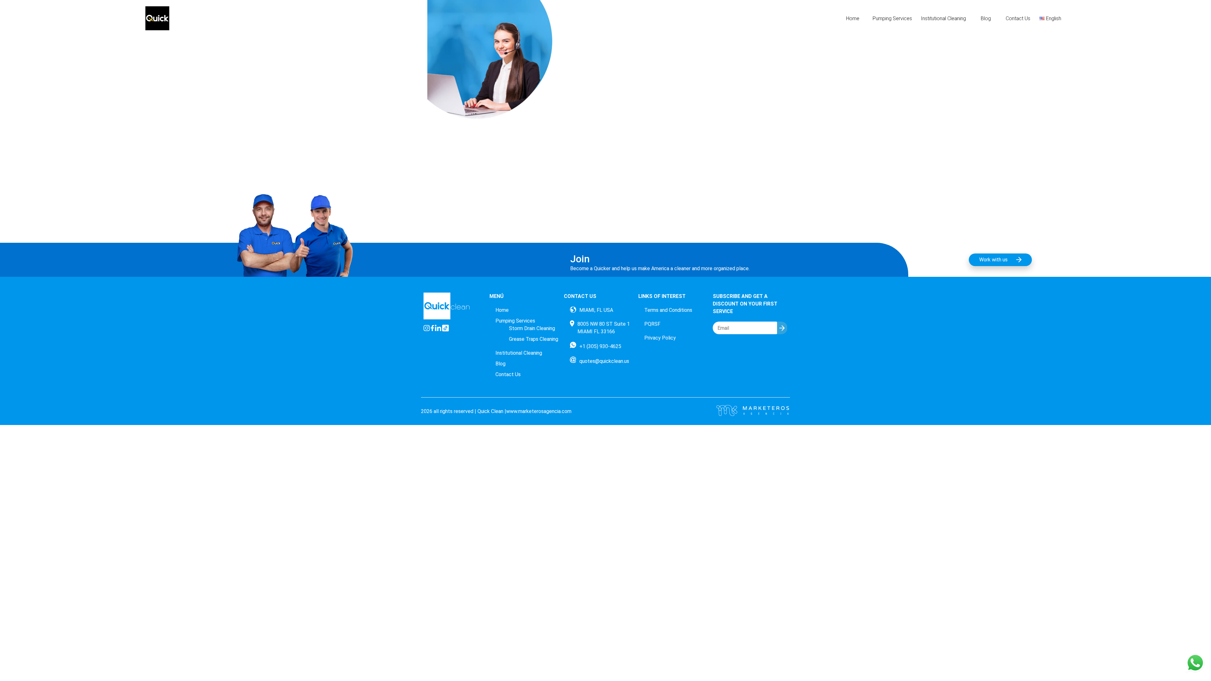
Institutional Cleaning (943, 18)
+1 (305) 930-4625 (600, 346)
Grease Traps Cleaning (533, 339)
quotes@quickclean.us (604, 361)
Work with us (993, 260)
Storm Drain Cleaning (532, 328)
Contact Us (1018, 18)
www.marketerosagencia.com (538, 411)
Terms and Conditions (668, 310)
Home (852, 18)
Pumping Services (892, 18)
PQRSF (652, 324)
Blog (986, 18)
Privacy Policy (660, 338)
